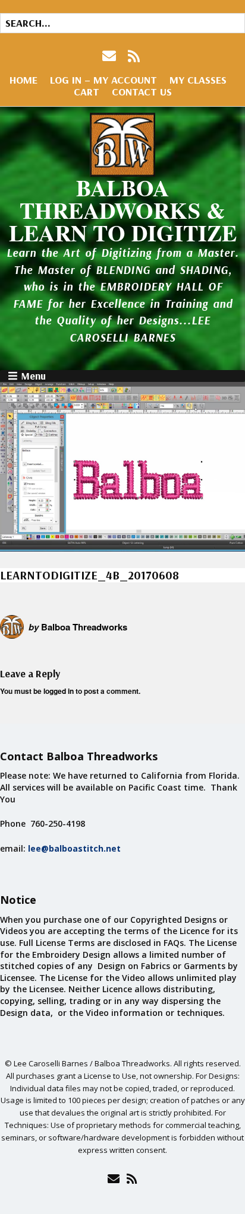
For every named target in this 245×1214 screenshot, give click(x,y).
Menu (33, 376)
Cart (86, 91)
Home (23, 80)
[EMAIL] (110, 56)
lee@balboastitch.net (74, 848)
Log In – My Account (103, 80)
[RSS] (134, 56)
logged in (58, 691)
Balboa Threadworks (84, 626)
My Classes (198, 80)
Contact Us (142, 91)
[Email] (113, 1178)
